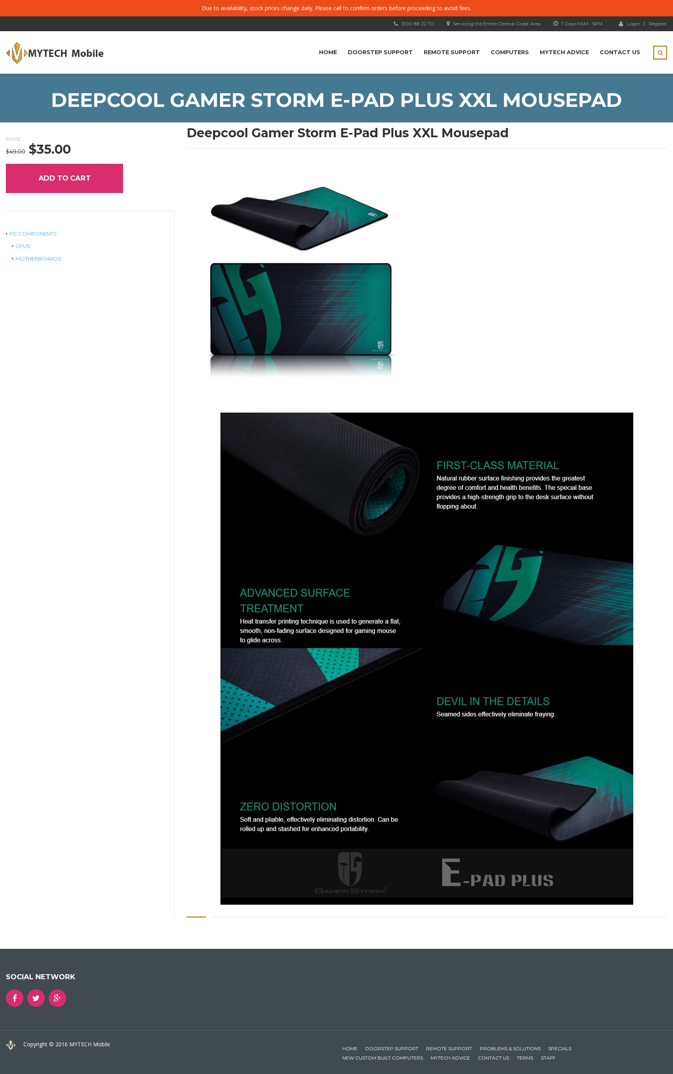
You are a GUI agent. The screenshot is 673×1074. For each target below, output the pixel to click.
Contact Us (620, 52)
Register (658, 23)
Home (328, 52)
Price (13, 139)
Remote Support (452, 52)
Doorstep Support (380, 52)
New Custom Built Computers (382, 1058)
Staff (548, 1058)
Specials (559, 1048)
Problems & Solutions (510, 1048)
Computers (510, 52)
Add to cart (65, 178)
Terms (525, 1058)
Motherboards (39, 258)
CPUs (23, 246)
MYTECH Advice (564, 52)
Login (633, 23)
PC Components (33, 233)
